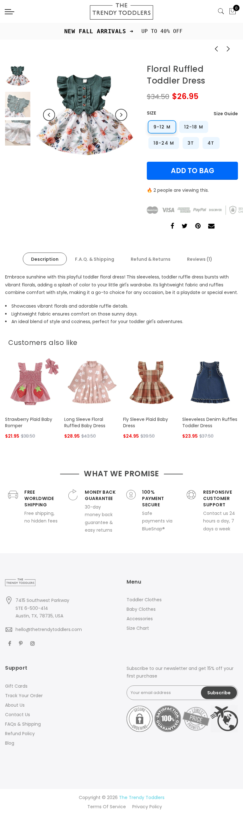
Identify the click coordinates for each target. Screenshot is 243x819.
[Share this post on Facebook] (172, 227)
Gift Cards (16, 686)
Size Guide (226, 113)
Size (151, 113)
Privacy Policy (147, 806)
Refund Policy (20, 733)
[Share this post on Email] (211, 227)
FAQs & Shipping (23, 724)
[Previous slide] (221, 341)
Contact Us (17, 714)
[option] (85, 114)
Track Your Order (24, 695)
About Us (15, 705)
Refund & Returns (151, 259)
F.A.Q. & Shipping (94, 259)
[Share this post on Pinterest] (198, 227)
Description (45, 259)
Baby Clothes (141, 609)
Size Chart (138, 628)
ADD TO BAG (192, 171)
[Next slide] (231, 341)
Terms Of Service (106, 806)
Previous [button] (49, 115)
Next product (230, 48)
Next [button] (121, 115)
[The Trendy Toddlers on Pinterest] (21, 643)
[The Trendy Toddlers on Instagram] (33, 643)
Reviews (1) (199, 259)
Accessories (140, 619)
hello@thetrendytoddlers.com (49, 629)
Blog (9, 743)
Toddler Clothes (144, 600)
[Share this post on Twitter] (185, 227)
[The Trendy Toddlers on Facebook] (10, 643)
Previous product (214, 48)
